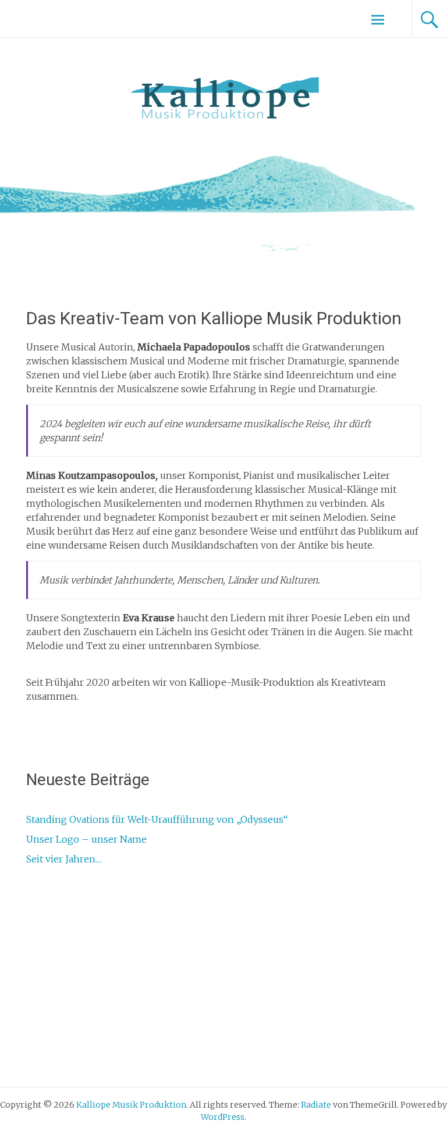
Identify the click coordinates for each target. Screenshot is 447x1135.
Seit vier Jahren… (64, 859)
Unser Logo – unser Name (86, 839)
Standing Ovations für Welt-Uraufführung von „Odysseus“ (157, 819)
